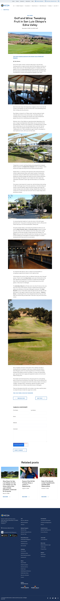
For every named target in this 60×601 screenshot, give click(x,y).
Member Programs (20, 5)
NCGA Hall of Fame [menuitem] (24, 573)
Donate (17, 1)
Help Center (28, 1)
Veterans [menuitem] (22, 524)
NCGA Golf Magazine (27, 393)
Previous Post (21, 398)
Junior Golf (55, 5)
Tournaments (27, 5)
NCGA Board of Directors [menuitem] (26, 571)
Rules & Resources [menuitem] (24, 537)
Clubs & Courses (35, 5)
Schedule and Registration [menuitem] (46, 522)
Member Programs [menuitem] (24, 528)
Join (13, 5)
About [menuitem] (22, 560)
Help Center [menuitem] (43, 554)
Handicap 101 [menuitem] (23, 557)
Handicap (50, 5)
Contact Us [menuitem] (43, 556)
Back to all (6, 9)
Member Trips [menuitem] (23, 534)
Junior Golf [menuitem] (43, 537)
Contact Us (22, 1)
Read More (5, 496)
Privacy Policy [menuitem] (43, 549)
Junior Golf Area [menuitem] (44, 539)
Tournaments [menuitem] (43, 518)
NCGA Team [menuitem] (23, 568)
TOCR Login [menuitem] (43, 546)
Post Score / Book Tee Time (51, 1)
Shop (32, 1)
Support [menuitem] (42, 552)
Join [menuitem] (22, 518)
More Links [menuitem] (43, 543)
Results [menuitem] (42, 524)
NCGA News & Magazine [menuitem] (26, 539)
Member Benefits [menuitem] (24, 522)
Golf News (30, 15)
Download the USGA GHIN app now (10, 532)
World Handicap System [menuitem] (26, 555)
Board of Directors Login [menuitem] (46, 544)
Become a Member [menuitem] (24, 520)
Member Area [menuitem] (23, 529)
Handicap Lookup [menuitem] (24, 553)
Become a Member (40, 1)
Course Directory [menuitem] (44, 532)
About (13, 1)
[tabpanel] (9, 483)
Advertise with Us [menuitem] (24, 566)
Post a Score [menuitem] (23, 551)
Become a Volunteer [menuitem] (25, 575)
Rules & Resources (43, 5)
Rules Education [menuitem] (24, 541)
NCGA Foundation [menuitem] (24, 564)
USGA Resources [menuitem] (24, 543)
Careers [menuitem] (22, 577)
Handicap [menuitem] (23, 549)
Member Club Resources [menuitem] (46, 529)
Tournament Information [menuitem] (45, 520)
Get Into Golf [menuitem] (23, 545)
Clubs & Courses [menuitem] (44, 528)
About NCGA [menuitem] (23, 562)
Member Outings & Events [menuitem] (26, 532)
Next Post (40, 398)
